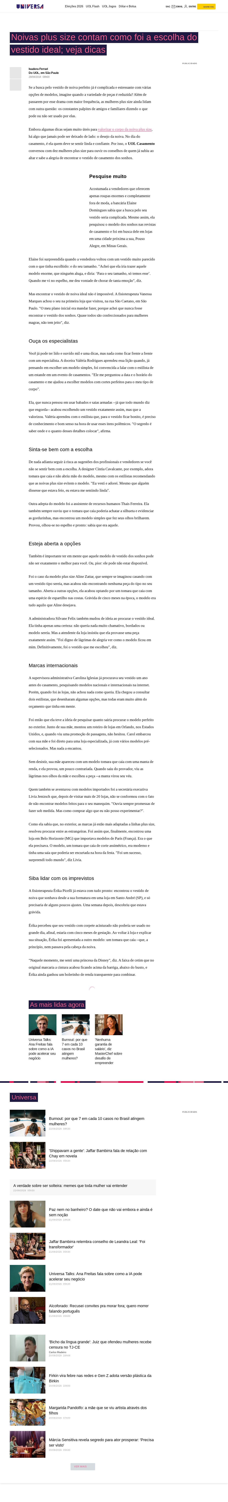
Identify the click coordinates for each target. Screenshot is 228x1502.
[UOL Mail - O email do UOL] (177, 6)
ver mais (80, 1466)
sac (168, 6)
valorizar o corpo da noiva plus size (125, 129)
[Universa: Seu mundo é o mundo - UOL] (30, 6)
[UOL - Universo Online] (46, 6)
